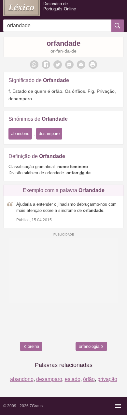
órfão (89, 379)
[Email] (81, 64)
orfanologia (89, 346)
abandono (20, 133)
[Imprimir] (93, 64)
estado (72, 379)
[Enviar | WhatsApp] (34, 64)
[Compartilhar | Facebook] (46, 64)
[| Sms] (69, 64)
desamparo (49, 133)
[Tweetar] (57, 64)
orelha (33, 346)
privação (107, 379)
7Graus (36, 406)
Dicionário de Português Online (59, 6)
